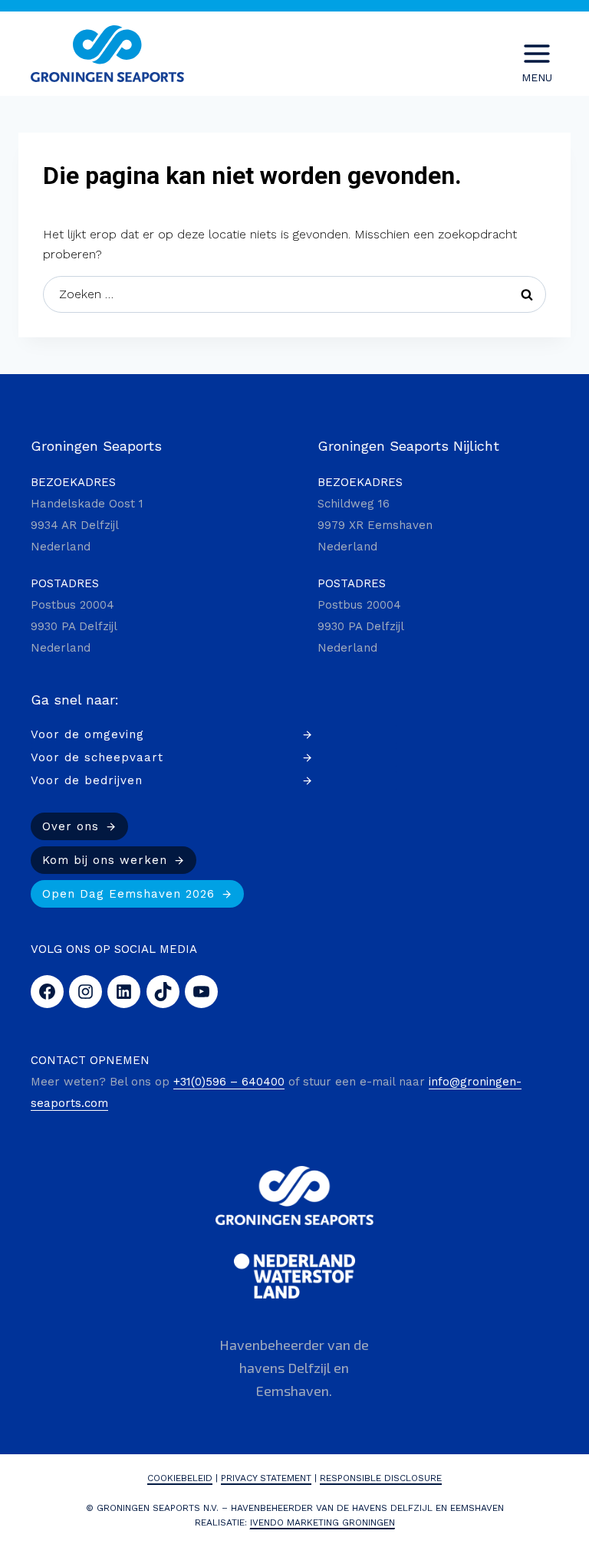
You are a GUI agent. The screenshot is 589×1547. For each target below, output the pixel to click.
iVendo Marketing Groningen (322, 1522)
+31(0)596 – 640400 (229, 1082)
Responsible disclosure (381, 1478)
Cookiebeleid (179, 1478)
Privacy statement (266, 1478)
